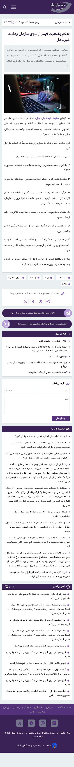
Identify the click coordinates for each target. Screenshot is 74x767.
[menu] (14, 7)
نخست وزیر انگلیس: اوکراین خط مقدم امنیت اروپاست (40, 646)
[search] (4, 7)
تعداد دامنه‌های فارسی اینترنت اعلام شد (47, 372)
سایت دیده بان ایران (47, 118)
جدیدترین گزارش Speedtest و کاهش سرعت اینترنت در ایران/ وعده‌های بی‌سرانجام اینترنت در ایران (36, 349)
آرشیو (11, 586)
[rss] (54, 723)
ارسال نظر (60, 418)
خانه (67, 22)
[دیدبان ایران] (61, 7)
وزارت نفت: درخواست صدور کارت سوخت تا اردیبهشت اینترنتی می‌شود (37, 364)
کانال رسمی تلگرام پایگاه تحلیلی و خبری (32, 313)
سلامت (41, 712)
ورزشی (6, 707)
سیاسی (58, 22)
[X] (40, 301)
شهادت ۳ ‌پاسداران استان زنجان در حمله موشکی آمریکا (41, 436)
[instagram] (42, 723)
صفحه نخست (64, 707)
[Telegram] (48, 301)
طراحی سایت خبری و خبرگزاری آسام (34, 746)
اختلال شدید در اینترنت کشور (52, 341)
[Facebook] (33, 301)
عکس (32, 712)
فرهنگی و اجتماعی (22, 707)
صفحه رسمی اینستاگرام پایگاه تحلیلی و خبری (42, 324)
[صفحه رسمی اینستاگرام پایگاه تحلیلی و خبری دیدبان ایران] (6, 324)
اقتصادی (38, 707)
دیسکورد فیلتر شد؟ (57, 356)
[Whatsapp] (25, 301)
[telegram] (31, 723)
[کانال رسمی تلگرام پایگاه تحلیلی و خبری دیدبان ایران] (68, 313)
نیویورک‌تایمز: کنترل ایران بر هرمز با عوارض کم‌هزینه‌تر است (38, 663)
